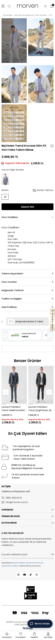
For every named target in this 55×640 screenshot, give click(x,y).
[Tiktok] (30, 574)
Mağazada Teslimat (13, 290)
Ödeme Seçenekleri (12, 273)
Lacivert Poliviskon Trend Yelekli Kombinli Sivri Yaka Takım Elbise (13, 408)
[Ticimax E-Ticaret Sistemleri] (27, 628)
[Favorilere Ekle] (51, 146)
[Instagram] (18, 574)
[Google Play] (30, 596)
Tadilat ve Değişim (12, 298)
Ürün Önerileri (9, 281)
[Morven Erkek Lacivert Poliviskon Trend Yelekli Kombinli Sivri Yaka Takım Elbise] (14, 385)
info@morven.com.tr (17, 502)
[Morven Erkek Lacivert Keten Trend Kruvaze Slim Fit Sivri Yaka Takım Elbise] (5, 179)
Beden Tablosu (45, 190)
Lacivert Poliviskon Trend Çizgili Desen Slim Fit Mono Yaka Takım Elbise (40, 408)
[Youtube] (24, 574)
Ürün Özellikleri (10, 217)
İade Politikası (9, 307)
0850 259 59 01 (14, 497)
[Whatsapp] (36, 574)
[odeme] (30, 613)
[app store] (30, 589)
